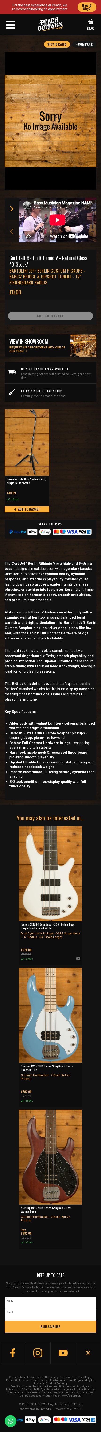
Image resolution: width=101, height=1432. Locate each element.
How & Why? (87, 7)
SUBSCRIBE (50, 1326)
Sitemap (77, 1404)
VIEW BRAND (56, 44)
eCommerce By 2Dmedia (35, 1409)
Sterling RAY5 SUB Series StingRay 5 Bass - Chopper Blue (47, 1072)
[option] (59, 220)
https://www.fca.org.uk (67, 1395)
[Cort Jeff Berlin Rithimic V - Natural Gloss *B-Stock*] (50, 121)
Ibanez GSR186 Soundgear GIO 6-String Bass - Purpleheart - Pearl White (50, 931)
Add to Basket (28, 509)
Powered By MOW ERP (68, 1409)
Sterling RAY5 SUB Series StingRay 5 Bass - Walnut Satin (47, 1214)
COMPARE (85, 44)
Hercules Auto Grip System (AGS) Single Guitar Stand (26, 481)
